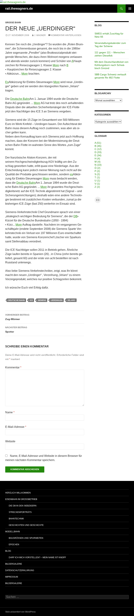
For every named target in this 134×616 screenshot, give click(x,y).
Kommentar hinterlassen (66, 35)
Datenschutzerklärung (19, 570)
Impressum (11, 577)
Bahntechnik (16, 518)
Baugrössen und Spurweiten (26, 538)
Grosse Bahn (13, 22)
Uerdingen (56, 300)
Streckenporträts (20, 512)
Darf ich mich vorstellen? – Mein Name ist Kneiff (37, 557)
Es (7, 82)
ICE (31, 300)
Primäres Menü (130, 8)
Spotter (16, 329)
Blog (8, 551)
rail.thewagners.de (19, 8)
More (56, 65)
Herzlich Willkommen (18, 493)
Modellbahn (12, 531)
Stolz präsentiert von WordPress (20, 612)
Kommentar (13, 367)
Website (10, 441)
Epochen (14, 544)
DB (75, 216)
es (71, 174)
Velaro (71, 300)
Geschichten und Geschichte (26, 525)
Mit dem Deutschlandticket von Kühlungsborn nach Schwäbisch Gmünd (111, 65)
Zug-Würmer (17, 317)
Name (9, 412)
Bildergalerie (13, 564)
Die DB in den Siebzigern (22, 506)
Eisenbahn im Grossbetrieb (21, 499)
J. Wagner (40, 35)
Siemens (42, 300)
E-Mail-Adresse (15, 426)
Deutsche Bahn (19, 98)
